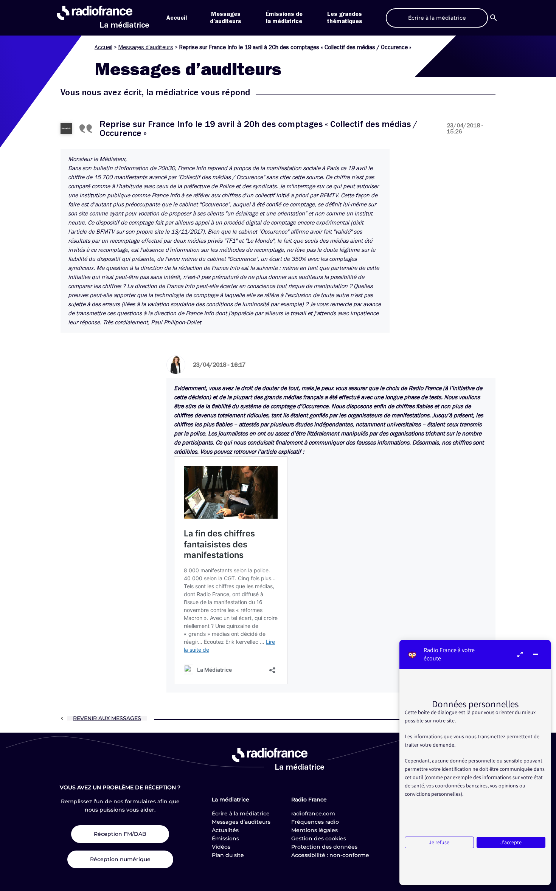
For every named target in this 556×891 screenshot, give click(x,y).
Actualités (225, 830)
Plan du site (228, 855)
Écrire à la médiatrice (241, 813)
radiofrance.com (313, 813)
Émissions (225, 838)
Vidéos (221, 846)
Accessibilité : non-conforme (330, 855)
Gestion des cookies (318, 838)
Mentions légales (314, 830)
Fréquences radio (315, 821)
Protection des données (324, 846)
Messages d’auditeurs (145, 47)
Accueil (176, 18)
